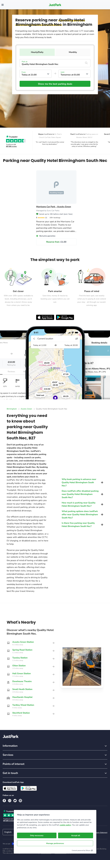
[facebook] (4, 800)
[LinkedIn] (20, 800)
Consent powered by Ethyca (81, 850)
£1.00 (56, 241)
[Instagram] (9, 800)
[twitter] (15, 800)
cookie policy (65, 825)
